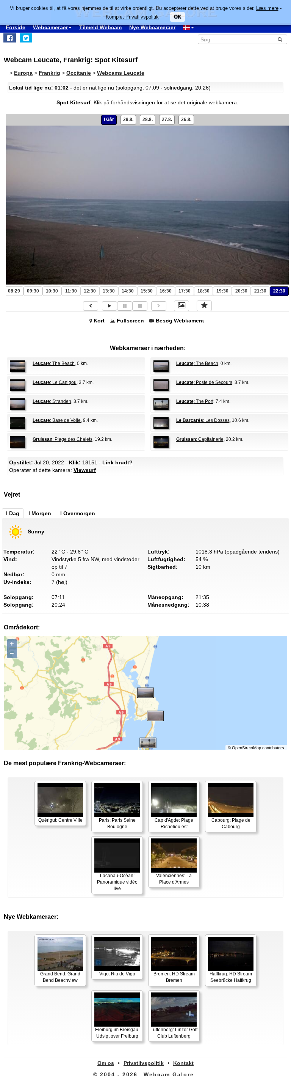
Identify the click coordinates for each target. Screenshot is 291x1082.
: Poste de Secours (204, 382)
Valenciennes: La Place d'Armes (174, 879)
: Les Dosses (203, 420)
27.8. (167, 119)
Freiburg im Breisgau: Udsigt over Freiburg (117, 1033)
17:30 (184, 291)
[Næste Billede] (158, 306)
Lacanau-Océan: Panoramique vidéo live (117, 882)
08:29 (14, 291)
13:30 (109, 291)
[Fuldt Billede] (181, 305)
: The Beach (54, 363)
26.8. (186, 119)
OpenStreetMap (246, 747)
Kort (99, 321)
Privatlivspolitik (144, 1063)
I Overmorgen (77, 513)
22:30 (279, 291)
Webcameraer (50, 27)
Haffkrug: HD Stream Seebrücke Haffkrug (231, 977)
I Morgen (39, 513)
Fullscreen (130, 321)
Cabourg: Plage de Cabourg (230, 823)
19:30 (222, 291)
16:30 (166, 291)
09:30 (33, 291)
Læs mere (267, 8)
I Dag (12, 513)
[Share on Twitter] (26, 38)
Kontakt (183, 1063)
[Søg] (280, 39)
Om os (105, 1063)
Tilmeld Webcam (100, 27)
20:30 (241, 291)
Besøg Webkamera (180, 321)
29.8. (128, 119)
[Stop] (139, 306)
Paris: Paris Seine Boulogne (117, 823)
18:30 (203, 291)
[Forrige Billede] (90, 306)
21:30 (260, 291)
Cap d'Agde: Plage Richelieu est (174, 823)
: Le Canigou (55, 382)
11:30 (71, 291)
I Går (109, 119)
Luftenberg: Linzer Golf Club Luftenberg (173, 1033)
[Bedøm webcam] (204, 305)
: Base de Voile (57, 420)
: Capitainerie (200, 439)
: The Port (194, 401)
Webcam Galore (169, 1074)
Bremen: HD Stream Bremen (174, 977)
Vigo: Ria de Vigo (117, 974)
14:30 (128, 291)
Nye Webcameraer (152, 27)
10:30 (52, 291)
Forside (15, 27)
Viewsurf (85, 470)
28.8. (147, 119)
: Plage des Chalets (62, 439)
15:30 (147, 291)
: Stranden (52, 401)
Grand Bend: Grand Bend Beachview (60, 977)
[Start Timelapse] (109, 306)
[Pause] (124, 306)
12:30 (90, 291)
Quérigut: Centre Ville (60, 820)
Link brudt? (117, 462)
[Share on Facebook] (9, 38)
